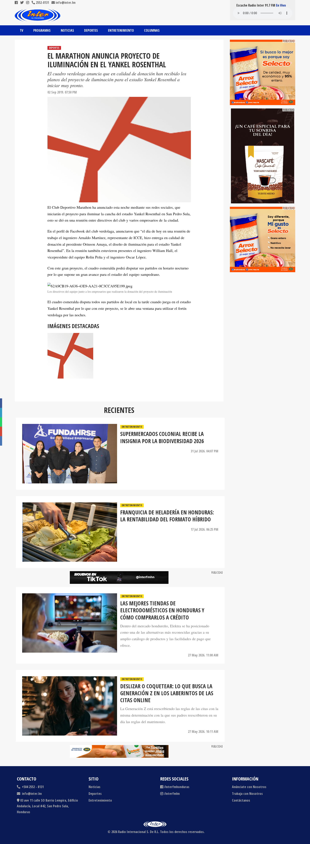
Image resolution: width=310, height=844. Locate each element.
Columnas (152, 30)
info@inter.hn (65, 2)
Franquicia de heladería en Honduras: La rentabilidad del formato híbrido (167, 516)
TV (21, 30)
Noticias (67, 30)
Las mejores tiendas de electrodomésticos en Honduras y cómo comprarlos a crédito (162, 610)
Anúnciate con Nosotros (249, 786)
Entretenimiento (121, 30)
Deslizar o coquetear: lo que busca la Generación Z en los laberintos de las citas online (166, 693)
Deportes (91, 30)
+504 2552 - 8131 (32, 786)
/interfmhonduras (176, 786)
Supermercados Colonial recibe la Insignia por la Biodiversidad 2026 (162, 437)
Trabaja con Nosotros (247, 793)
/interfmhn (172, 793)
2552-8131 (42, 2)
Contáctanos (241, 800)
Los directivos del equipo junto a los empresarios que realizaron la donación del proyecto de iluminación (109, 291)
